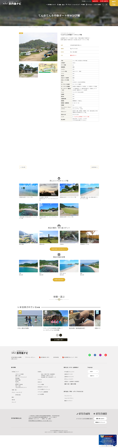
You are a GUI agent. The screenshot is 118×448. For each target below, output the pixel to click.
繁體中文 (92, 375)
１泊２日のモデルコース (21, 387)
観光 (13, 397)
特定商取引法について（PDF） (71, 357)
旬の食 (16, 381)
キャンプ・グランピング (21, 377)
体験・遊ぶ (14, 390)
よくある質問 (41, 394)
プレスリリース (67, 395)
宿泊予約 (96, 1)
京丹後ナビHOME (22, 27)
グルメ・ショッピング (17, 392)
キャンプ (14, 402)
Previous (57, 335)
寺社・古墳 (17, 386)
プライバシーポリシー (30, 357)
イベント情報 (41, 384)
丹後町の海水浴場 (59, 279)
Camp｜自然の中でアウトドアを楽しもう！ (59, 13)
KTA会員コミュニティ (69, 371)
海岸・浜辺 (17, 375)
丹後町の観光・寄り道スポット (59, 249)
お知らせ (40, 382)
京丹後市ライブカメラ (43, 387)
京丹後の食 (17, 394)
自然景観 (17, 378)
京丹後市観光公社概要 (16, 357)
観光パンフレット (101, 422)
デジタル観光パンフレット (44, 389)
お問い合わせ (14, 358)
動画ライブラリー (68, 400)
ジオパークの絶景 (19, 374)
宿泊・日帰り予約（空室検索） (48, 374)
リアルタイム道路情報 (43, 392)
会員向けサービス (68, 374)
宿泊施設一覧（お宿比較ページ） (49, 377)
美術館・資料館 (18, 384)
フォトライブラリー (69, 398)
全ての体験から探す (58, 339)
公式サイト (73, 55)
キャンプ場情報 (28, 27)
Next (60, 335)
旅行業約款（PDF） (45, 357)
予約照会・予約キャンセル (47, 375)
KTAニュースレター (68, 379)
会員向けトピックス (69, 376)
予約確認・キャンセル (86, 1)
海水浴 (13, 399)
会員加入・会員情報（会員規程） (72, 381)
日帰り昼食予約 (104, 1)
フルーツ (17, 383)
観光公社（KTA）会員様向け (71, 367)
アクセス (40, 379)
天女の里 (23, 167)
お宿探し (40, 371)
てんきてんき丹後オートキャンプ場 (81, 116)
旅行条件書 (56, 357)
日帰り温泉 (17, 380)
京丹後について (15, 371)
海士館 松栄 (94, 167)
